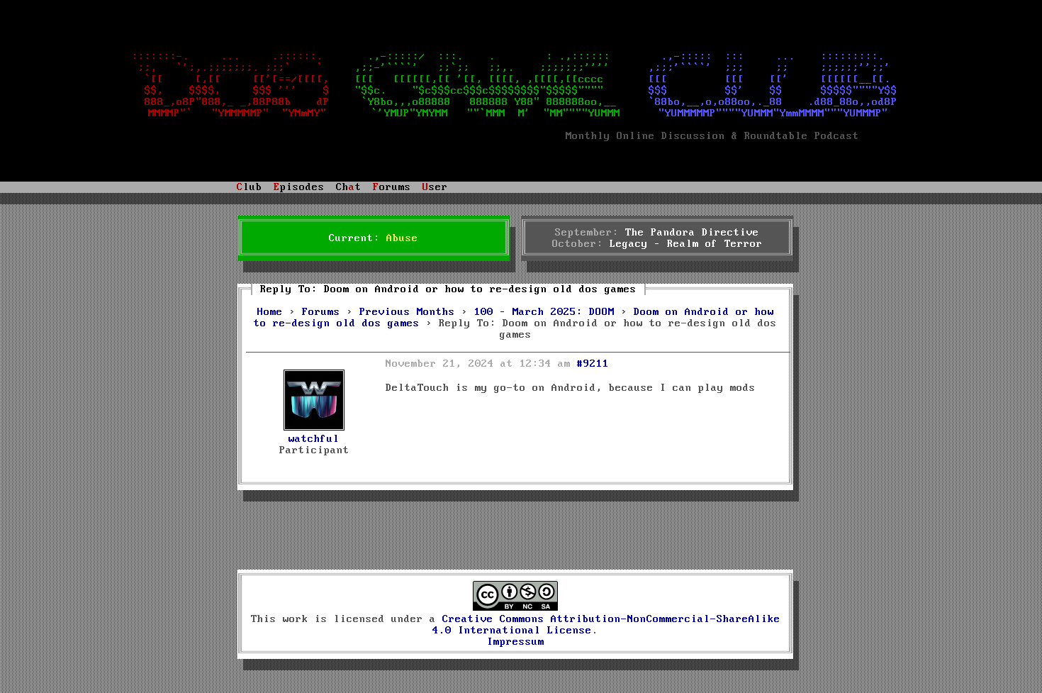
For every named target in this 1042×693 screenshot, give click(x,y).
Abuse (402, 238)
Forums (321, 312)
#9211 (593, 364)
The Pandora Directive (692, 232)
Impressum (515, 642)
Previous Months (407, 312)
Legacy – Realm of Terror (686, 244)
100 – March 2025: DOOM (544, 312)
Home (270, 312)
